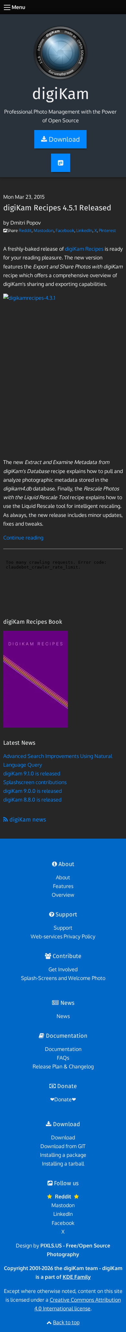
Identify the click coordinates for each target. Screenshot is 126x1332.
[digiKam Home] (60, 47)
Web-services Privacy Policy (63, 936)
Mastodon (44, 230)
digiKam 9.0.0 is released (32, 791)
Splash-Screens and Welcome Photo (63, 978)
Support (63, 927)
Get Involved (63, 969)
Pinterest (107, 230)
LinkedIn (84, 230)
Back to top (66, 1322)
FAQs (63, 1057)
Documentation (63, 1049)
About (63, 877)
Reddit (25, 230)
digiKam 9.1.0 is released (31, 773)
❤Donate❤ (63, 1099)
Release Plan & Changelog (63, 1066)
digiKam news (27, 819)
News (63, 1016)
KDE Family (77, 1277)
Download (63, 1137)
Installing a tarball (63, 1163)
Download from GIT (63, 1146)
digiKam (60, 94)
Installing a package (63, 1155)
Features (63, 886)
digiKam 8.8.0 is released (32, 799)
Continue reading (23, 537)
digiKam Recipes (84, 249)
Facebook (65, 230)
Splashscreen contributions (35, 782)
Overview (63, 895)
